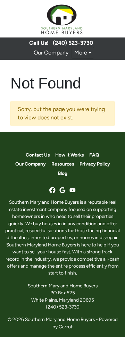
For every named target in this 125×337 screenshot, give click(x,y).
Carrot (66, 326)
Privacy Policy (95, 164)
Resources (62, 164)
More (80, 52)
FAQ (94, 155)
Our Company (51, 52)
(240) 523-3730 (73, 43)
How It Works (69, 155)
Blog (62, 173)
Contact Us (38, 155)
